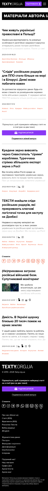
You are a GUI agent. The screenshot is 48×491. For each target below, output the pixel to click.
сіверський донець (10, 248)
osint (5, 111)
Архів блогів (7, 469)
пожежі (6, 354)
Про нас (5, 415)
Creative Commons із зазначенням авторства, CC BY (27, 480)
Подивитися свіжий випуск (24, 138)
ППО (12, 108)
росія (24, 244)
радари (19, 108)
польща (23, 59)
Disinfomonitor (8, 450)
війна (5, 242)
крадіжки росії (33, 191)
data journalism (30, 108)
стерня (24, 351)
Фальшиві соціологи (11, 443)
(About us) (14, 415)
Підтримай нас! (8, 459)
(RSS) (10, 418)
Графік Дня (7, 466)
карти (40, 108)
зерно (5, 191)
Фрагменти (7, 421)
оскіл (41, 244)
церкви (20, 62)
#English (5, 431)
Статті (4, 418)
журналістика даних (11, 351)
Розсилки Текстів (9, 424)
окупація (13, 191)
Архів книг (7, 472)
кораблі (23, 191)
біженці (31, 59)
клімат (41, 351)
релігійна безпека (10, 59)
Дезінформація (9, 447)
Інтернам (6, 453)
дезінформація (9, 62)
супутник (20, 242)
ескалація (22, 304)
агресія (6, 304)
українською (19, 482)
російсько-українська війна (13, 307)
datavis (5, 108)
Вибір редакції (8, 428)
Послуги (5, 440)
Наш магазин (8, 462)
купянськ (32, 244)
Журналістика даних (11, 437)
